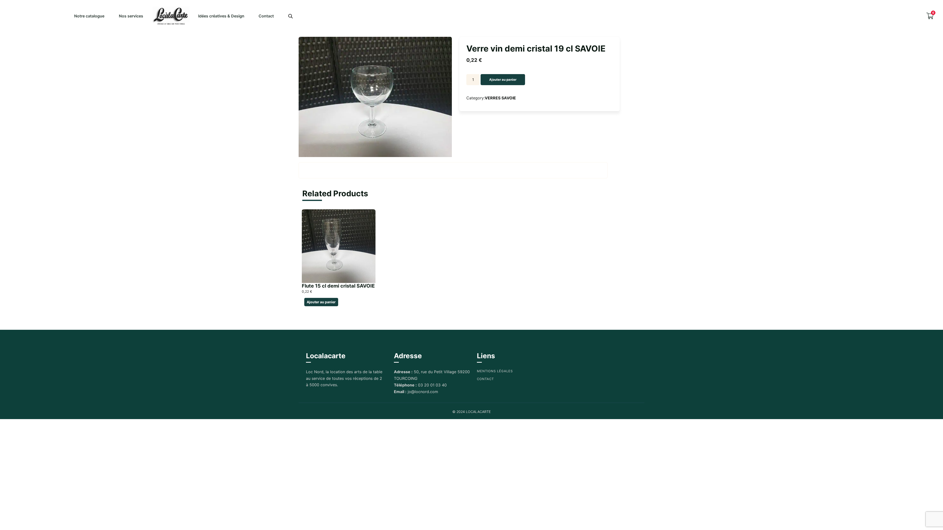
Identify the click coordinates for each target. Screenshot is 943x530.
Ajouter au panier (502, 79)
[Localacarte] (171, 15)
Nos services (131, 15)
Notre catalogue (89, 15)
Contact (266, 15)
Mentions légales (495, 371)
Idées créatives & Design (221, 15)
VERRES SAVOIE (500, 97)
